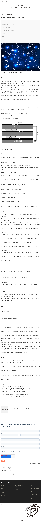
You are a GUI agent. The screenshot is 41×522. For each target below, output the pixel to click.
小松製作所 (3, 311)
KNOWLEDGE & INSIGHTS (20, 7)
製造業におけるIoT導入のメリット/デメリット (10, 32)
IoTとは (3, 25)
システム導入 (9, 14)
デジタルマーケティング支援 (20, 488)
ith (2, 489)
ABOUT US (3, 485)
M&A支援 (17, 489)
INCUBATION (3, 495)
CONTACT (32, 497)
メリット (4, 33)
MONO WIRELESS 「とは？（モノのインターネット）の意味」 (18, 388)
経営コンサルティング (19, 486)
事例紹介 (3, 36)
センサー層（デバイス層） (7, 27)
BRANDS (32, 492)
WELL (3, 492)
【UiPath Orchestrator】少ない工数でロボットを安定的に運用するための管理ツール (7, 469)
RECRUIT (32, 491)
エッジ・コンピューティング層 (8, 28)
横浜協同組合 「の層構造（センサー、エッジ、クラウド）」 (14, 392)
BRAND (2, 488)
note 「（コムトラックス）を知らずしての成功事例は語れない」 (16, 396)
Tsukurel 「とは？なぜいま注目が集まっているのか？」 (12, 386)
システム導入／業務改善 (19, 490)
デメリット (5, 35)
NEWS (31, 485)
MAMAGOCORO (4, 491)
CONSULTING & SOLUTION (35, 494)
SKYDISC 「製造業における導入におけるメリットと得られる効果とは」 (15, 394)
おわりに (3, 39)
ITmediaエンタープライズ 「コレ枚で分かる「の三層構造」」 (14, 391)
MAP (32, 498)
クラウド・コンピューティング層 (8, 30)
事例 (4, 38)
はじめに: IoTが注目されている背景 (8, 24)
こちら (5, 379)
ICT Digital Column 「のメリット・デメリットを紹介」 (13, 389)
